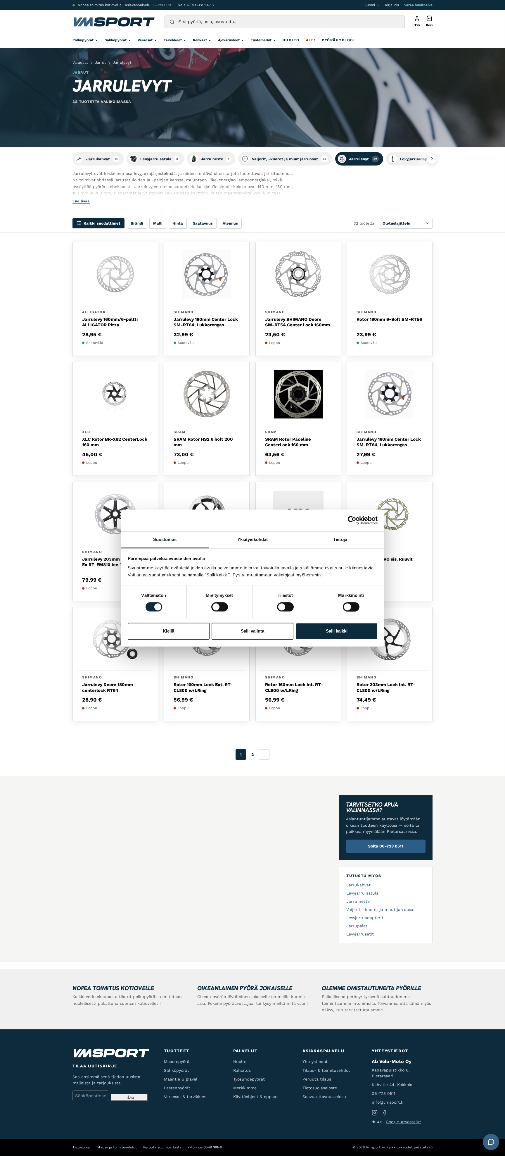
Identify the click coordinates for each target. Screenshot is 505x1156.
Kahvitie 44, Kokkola (392, 1084)
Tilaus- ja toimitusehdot (116, 1147)
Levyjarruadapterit (364, 917)
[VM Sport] (113, 22)
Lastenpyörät (177, 1088)
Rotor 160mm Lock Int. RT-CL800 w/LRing (294, 687)
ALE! (311, 40)
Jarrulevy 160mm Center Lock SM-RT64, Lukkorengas (389, 442)
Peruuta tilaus (316, 1079)
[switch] (219, 606)
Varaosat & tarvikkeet (185, 1096)
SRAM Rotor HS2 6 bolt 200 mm (203, 442)
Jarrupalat (356, 926)
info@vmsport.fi (387, 1102)
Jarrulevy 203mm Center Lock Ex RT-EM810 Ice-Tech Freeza (114, 562)
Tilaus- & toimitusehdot (326, 1070)
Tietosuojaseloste (319, 1088)
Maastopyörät (177, 1061)
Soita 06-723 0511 (385, 846)
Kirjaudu (392, 5)
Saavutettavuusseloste (324, 1096)
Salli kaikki (336, 631)
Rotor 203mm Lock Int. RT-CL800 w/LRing (386, 687)
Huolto (291, 40)
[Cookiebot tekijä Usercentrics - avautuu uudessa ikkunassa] (352, 520)
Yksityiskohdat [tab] (252, 539)
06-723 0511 (161, 5)
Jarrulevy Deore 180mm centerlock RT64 (107, 687)
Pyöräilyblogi (338, 40)
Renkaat (200, 40)
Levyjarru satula (362, 893)
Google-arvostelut (403, 1121)
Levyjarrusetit (360, 934)
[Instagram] (375, 1113)
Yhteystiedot (315, 1061)
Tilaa (129, 1097)
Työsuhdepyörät (249, 1079)
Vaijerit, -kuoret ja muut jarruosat (380, 909)
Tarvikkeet (173, 40)
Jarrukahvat (358, 885)
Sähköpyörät (116, 40)
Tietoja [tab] (340, 539)
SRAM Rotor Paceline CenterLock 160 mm (288, 442)
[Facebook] (385, 1113)
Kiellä (168, 631)
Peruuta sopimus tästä (162, 1147)
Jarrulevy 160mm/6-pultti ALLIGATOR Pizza (110, 322)
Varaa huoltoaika (418, 5)
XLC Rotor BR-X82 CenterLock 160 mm (114, 442)
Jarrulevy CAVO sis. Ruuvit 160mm (385, 562)
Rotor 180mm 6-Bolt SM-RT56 (389, 319)
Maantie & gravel (180, 1079)
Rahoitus (242, 1070)
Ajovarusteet (229, 40)
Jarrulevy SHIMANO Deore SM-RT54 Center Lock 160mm (297, 322)
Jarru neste (358, 901)
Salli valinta (252, 631)
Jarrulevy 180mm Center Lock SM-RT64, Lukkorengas (206, 322)
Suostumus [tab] (165, 539)
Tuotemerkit (261, 40)
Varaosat (145, 40)
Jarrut (100, 62)
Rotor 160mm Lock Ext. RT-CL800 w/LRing (203, 687)
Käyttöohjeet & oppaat (255, 1096)
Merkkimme (245, 1088)
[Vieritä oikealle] (432, 159)
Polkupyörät (83, 40)
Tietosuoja (81, 1147)
